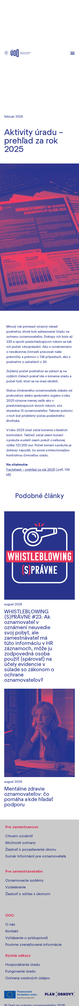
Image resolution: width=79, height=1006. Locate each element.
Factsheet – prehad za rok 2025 (30, 469)
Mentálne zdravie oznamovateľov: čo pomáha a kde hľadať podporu (28, 796)
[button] (72, 53)
